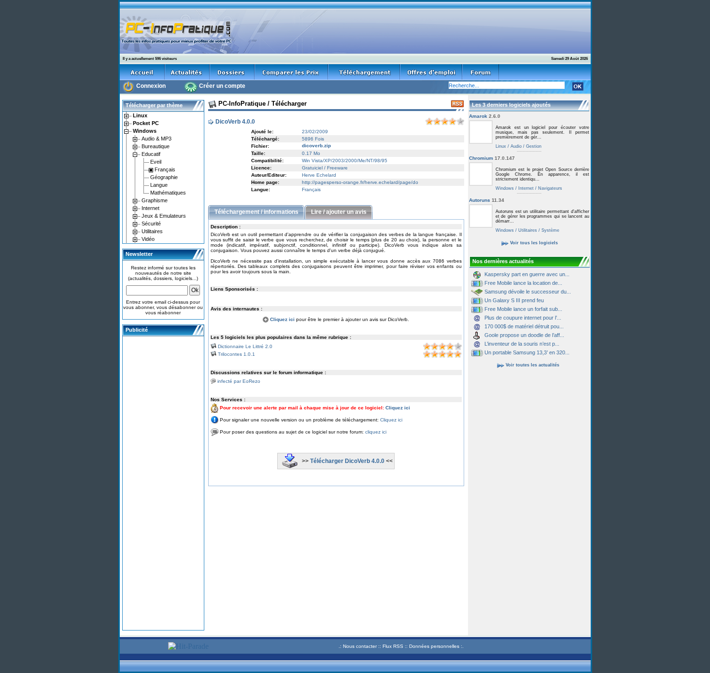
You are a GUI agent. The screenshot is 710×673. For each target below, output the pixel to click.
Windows (505, 188)
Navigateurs (549, 188)
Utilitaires (151, 231)
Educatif (150, 154)
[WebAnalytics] (142, 648)
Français (164, 169)
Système (549, 230)
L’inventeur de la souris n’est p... (521, 344)
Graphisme (154, 200)
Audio (515, 146)
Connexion (151, 86)
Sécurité (150, 223)
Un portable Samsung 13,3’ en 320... (526, 352)
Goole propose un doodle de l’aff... (524, 335)
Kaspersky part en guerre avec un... (526, 274)
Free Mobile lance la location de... (523, 283)
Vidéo (147, 239)
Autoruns (486, 200)
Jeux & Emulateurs (163, 216)
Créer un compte (222, 86)
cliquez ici (375, 432)
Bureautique (155, 146)
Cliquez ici (282, 319)
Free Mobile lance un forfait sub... (523, 309)
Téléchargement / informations (256, 212)
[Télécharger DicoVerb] (289, 466)
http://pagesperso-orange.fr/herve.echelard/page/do (360, 182)
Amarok (484, 116)
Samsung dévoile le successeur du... (527, 291)
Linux (501, 146)
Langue (158, 185)
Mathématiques (167, 193)
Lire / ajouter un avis (339, 212)
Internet (149, 208)
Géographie (163, 177)
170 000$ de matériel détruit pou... (524, 326)
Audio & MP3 (155, 138)
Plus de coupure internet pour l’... (522, 318)
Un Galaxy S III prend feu (514, 300)
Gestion (533, 146)
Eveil (155, 162)
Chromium (492, 158)
